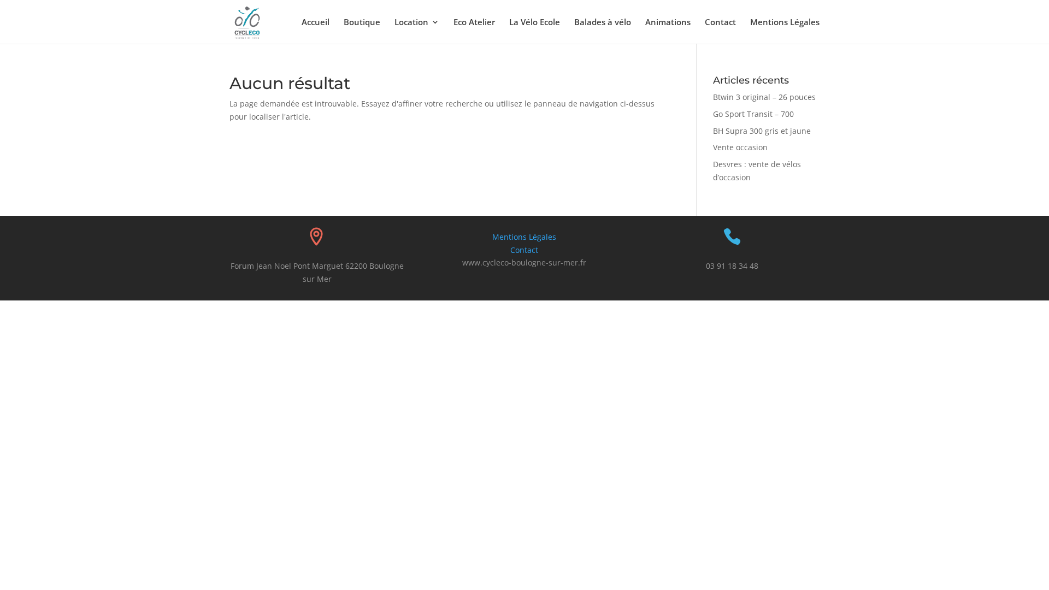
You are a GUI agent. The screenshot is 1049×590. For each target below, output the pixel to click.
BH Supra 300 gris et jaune (762, 131)
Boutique (362, 22)
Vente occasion (740, 147)
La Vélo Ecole (534, 22)
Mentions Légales (785, 22)
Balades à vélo (602, 22)
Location (411, 22)
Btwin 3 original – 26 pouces (764, 97)
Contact (720, 22)
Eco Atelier (474, 22)
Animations (668, 22)
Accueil (315, 22)
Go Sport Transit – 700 (753, 114)
